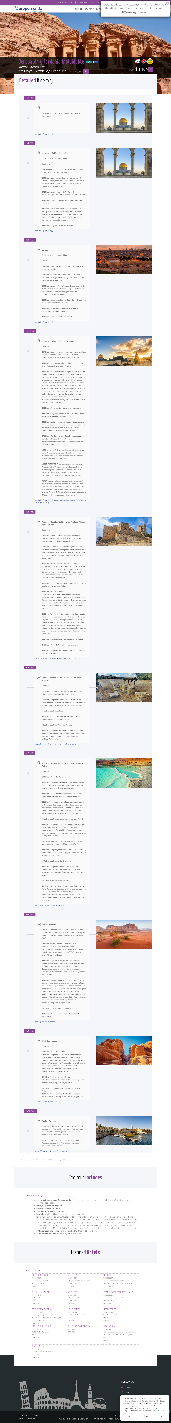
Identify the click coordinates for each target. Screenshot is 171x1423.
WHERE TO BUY (99, 9)
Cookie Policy (160, 1411)
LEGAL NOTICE (85, 1419)
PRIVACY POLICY (99, 1419)
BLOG (92, 3)
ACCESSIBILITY (114, 1419)
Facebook (128, 1388)
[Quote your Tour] (150, 69)
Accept (159, 1416)
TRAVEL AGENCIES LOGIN (67, 1419)
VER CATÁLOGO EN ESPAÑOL (65, 3)
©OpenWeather (67, 1160)
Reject (129, 1416)
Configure (144, 1416)
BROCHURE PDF (86, 9)
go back (89, 62)
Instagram (128, 1392)
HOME (115, 1416)
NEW (77, 9)
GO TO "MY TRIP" (82, 3)
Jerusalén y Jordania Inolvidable (52, 61)
